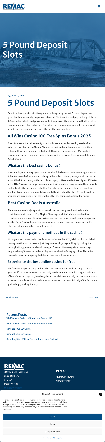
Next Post (95, 297)
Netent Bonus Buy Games (18, 328)
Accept (52, 416)
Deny (52, 424)
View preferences (52, 431)
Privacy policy (57, 438)
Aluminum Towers (65, 376)
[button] (101, 394)
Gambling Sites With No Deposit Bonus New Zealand (32, 339)
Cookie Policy (47, 438)
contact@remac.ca (13, 387)
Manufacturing (63, 380)
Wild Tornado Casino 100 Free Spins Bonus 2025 (29, 318)
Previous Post (11, 297)
